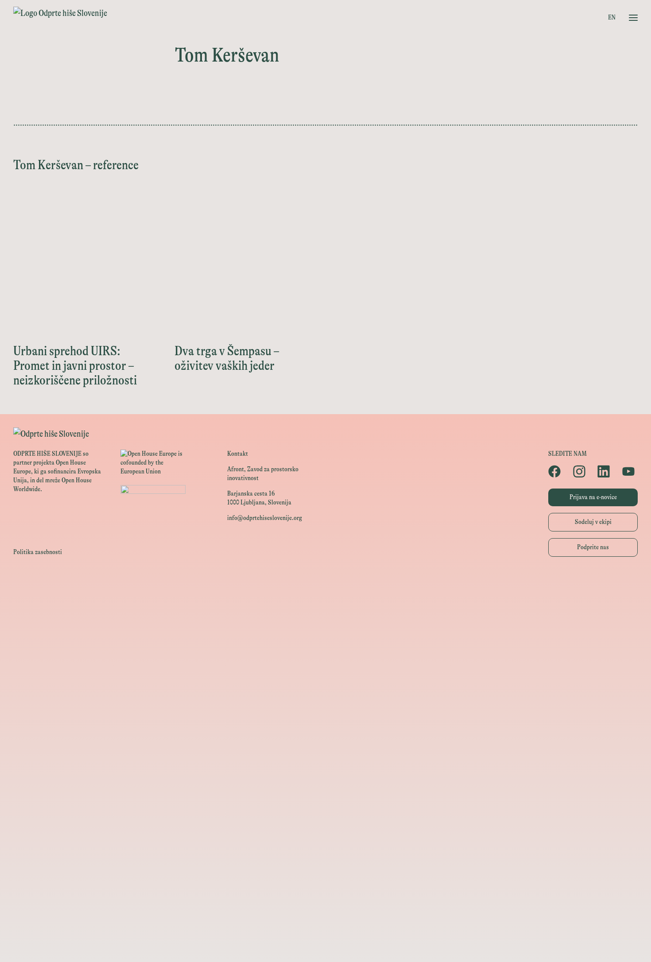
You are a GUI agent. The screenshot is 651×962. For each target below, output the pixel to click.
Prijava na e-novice (593, 497)
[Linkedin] (605, 471)
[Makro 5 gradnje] (325, 843)
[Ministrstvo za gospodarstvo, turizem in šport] (325, 644)
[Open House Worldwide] (325, 604)
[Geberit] (325, 863)
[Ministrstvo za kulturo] (325, 624)
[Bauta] (325, 883)
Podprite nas (593, 547)
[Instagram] (581, 471)
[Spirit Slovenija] (325, 664)
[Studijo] (325, 923)
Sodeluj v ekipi (593, 522)
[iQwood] (325, 784)
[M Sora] (325, 724)
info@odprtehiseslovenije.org (264, 518)
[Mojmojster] (325, 903)
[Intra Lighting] (325, 684)
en (612, 17)
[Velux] (325, 704)
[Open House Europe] (325, 584)
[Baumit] (325, 804)
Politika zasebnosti (37, 552)
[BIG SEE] (325, 943)
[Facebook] (556, 471)
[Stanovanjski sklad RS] (325, 744)
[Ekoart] (325, 764)
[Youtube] (630, 471)
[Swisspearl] (325, 824)
